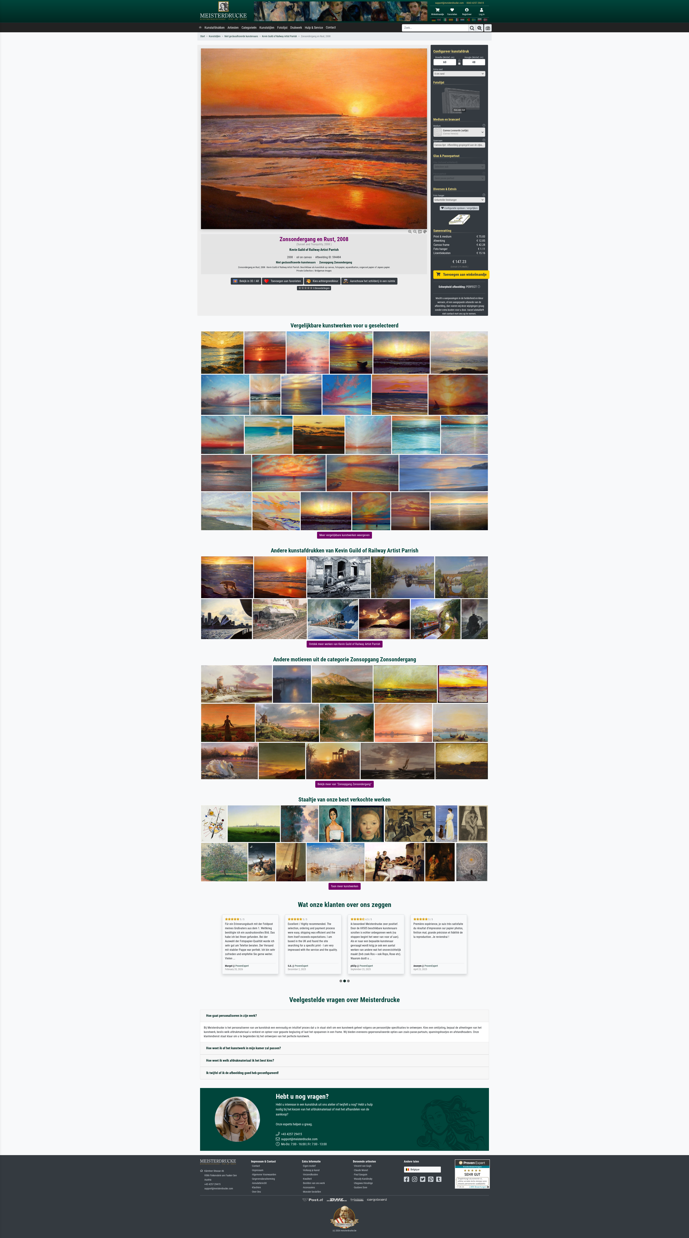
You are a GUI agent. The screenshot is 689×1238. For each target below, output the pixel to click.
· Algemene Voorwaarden (263, 1174)
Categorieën (249, 27)
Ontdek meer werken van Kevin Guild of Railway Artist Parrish (344, 644)
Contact (331, 27)
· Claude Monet (360, 1170)
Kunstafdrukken (215, 27)
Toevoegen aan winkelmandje (463, 274)
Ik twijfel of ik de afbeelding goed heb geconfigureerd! (242, 1073)
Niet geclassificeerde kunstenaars (241, 36)
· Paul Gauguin (360, 1174)
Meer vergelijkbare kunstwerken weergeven (344, 535)
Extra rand (437, 69)
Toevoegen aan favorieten (285, 281)
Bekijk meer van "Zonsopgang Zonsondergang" (344, 784)
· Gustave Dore (360, 1187)
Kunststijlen (266, 27)
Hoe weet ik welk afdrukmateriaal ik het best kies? (240, 1060)
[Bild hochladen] (488, 28)
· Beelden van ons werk (313, 1183)
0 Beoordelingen (321, 288)
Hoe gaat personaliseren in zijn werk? (231, 1016)
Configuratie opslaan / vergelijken (461, 208)
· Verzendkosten (310, 1174)
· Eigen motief (309, 1165)
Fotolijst (282, 27)
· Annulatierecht (259, 1183)
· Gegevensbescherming (263, 1178)
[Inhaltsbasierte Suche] (479, 28)
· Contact (255, 1165)
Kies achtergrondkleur (324, 281)
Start (202, 36)
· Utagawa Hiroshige (363, 1183)
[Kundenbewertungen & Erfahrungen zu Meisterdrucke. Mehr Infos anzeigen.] (472, 1174)
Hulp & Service (314, 27)
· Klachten (256, 1187)
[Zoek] (472, 28)
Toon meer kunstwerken (344, 886)
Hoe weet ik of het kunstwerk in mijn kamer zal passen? (243, 1048)
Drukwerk (296, 27)
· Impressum (257, 1170)
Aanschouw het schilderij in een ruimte (371, 281)
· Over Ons (256, 1191)
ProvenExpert (242, 965)
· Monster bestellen (311, 1191)
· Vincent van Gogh (362, 1165)
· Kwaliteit (307, 1178)
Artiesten (233, 27)
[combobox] (459, 73)
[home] (200, 27)
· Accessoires (308, 1187)
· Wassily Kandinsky (362, 1178)
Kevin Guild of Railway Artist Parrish (279, 36)
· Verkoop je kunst (311, 1170)
